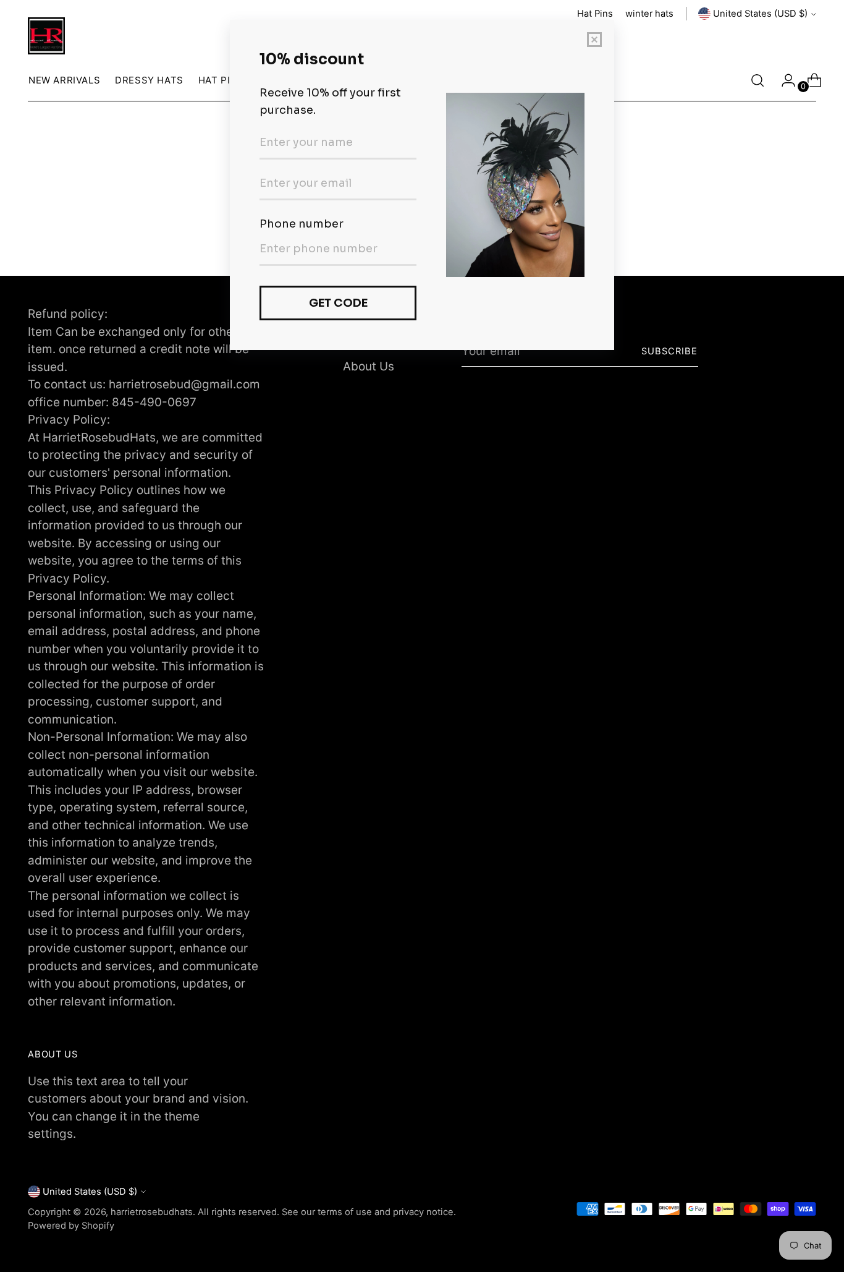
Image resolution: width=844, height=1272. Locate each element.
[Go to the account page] (783, 80)
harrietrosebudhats (152, 1212)
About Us (368, 366)
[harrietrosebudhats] (46, 35)
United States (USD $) (760, 13)
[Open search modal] (757, 80)
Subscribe (669, 351)
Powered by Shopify (71, 1225)
